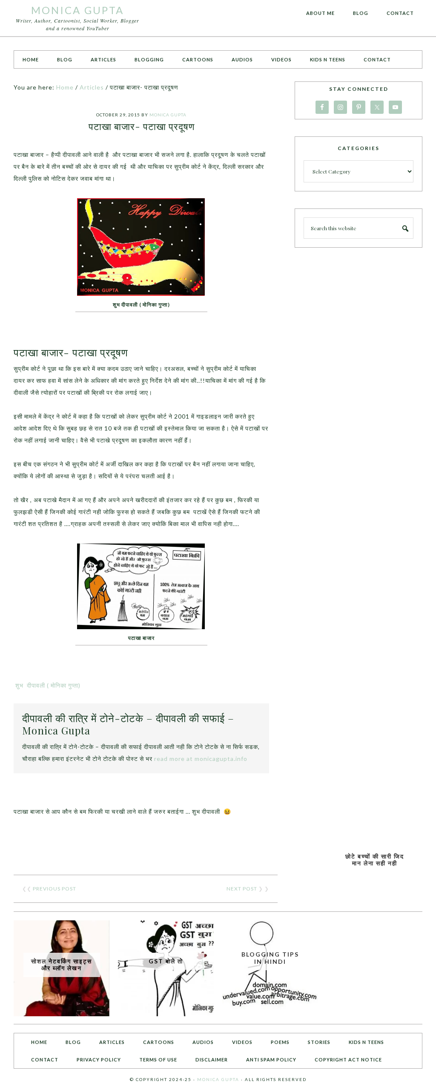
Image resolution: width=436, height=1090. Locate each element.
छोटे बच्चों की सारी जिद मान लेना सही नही (374, 860)
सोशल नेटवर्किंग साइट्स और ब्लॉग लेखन (61, 964)
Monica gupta (218, 1079)
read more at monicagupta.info (200, 758)
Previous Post (54, 888)
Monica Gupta (77, 10)
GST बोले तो (166, 961)
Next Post (242, 888)
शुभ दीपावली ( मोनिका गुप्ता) (47, 685)
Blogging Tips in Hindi (270, 958)
